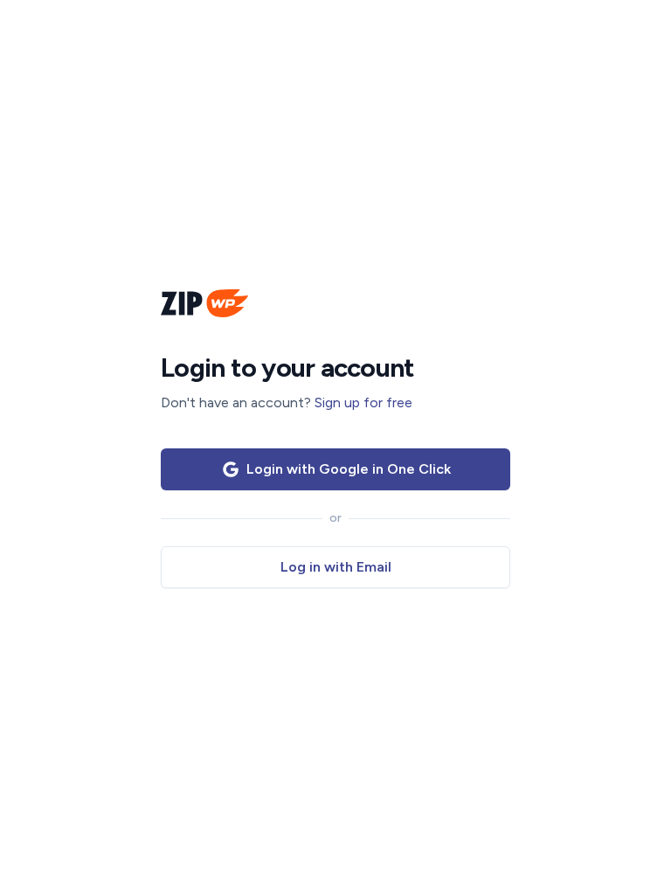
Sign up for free (363, 402)
